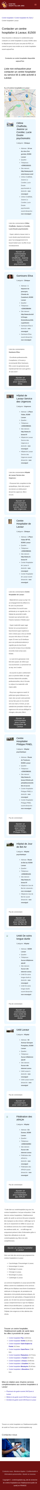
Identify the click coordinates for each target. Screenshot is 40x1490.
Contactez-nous (7, 1471)
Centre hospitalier (8, 18)
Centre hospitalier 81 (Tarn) (24, 18)
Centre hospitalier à (18, 1358)
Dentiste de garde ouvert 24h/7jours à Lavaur (21, 1400)
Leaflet (19, 116)
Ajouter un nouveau (29, 1474)
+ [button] (6, 92)
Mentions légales (19, 1471)
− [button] (6, 94)
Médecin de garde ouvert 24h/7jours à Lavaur (21, 1397)
